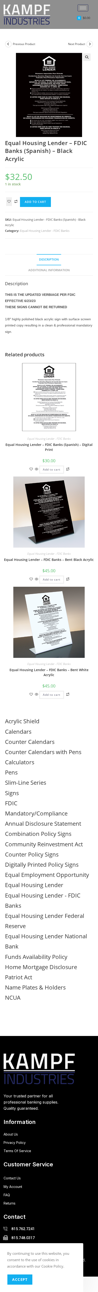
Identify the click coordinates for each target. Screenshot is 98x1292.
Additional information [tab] (49, 270)
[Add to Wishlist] (9, 201)
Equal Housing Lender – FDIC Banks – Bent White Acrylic (49, 672)
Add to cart (35, 202)
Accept (20, 1279)
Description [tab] (49, 259)
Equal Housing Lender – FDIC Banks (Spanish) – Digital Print (49, 447)
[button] (87, 57)
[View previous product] (8, 44)
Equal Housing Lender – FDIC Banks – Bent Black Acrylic (49, 559)
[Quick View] (36, 469)
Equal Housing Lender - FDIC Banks (44, 231)
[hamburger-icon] (83, 8)
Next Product (76, 44)
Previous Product (24, 44)
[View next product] (89, 44)
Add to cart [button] (51, 469)
